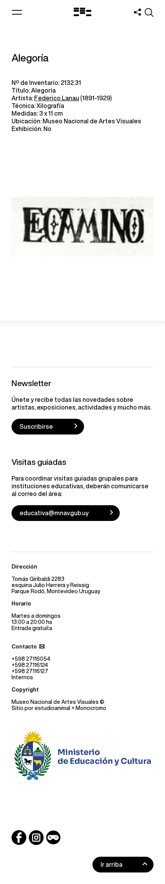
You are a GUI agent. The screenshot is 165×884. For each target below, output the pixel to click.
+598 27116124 (30, 665)
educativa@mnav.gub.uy (54, 513)
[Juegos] (53, 837)
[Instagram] (36, 837)
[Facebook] (19, 837)
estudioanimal (52, 708)
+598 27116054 (31, 659)
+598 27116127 (30, 671)
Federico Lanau (56, 98)
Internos (22, 677)
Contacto (24, 646)
